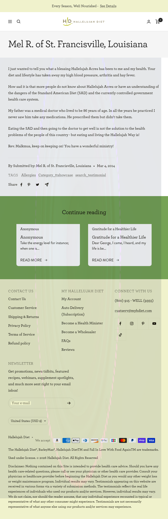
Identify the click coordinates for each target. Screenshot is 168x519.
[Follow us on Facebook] (120, 323)
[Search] (18, 21)
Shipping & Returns (23, 317)
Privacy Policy (19, 326)
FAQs (65, 341)
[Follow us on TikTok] (120, 335)
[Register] (69, 403)
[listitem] (21, 184)
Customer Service (22, 308)
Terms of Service (21, 334)
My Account (71, 299)
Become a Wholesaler (78, 332)
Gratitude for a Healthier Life (114, 229)
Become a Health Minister (82, 323)
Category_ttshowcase (55, 175)
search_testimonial (90, 175)
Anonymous (29, 229)
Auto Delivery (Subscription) (73, 311)
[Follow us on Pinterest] (143, 323)
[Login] (149, 21)
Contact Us (17, 299)
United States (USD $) (26, 421)
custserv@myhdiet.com (133, 311)
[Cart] (158, 21)
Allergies (28, 175)
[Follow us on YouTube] (154, 323)
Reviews (68, 350)
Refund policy (19, 343)
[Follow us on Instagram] (131, 323)
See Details (108, 6)
